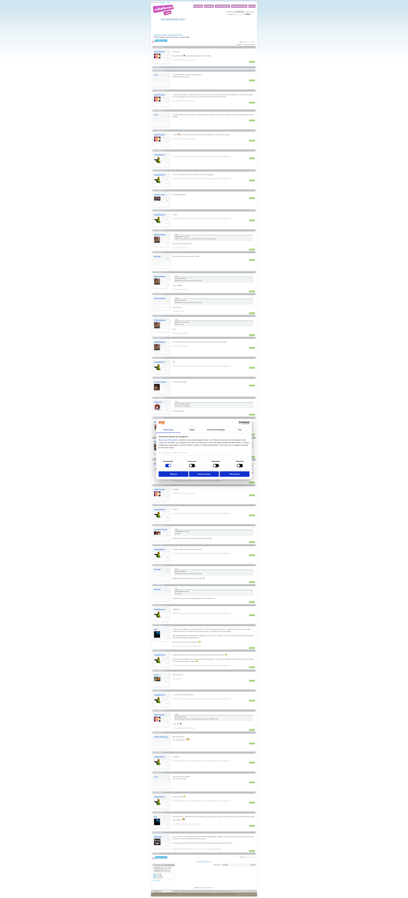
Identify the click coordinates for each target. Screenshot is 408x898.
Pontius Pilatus (160, 382)
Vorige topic (200, 861)
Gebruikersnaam (230, 11)
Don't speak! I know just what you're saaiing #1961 (172, 37)
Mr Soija (157, 256)
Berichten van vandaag (171, 19)
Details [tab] (192, 430)
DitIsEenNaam (160, 235)
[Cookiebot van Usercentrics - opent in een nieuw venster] (240, 422)
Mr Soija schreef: (180, 278)
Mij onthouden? (250, 12)
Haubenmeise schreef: (182, 322)
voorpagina (162, 2)
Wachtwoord (231, 14)
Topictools (239, 44)
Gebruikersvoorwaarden (206, 894)
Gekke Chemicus (161, 737)
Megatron (158, 837)
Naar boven (253, 891)
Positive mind (159, 195)
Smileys (155, 875)
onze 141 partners (171, 440)
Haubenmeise (159, 298)
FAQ (163, 19)
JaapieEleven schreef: (182, 236)
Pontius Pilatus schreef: (182, 404)
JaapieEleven (159, 155)
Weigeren (173, 474)
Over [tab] (240, 430)
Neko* (156, 675)
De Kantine (179, 35)
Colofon (219, 894)
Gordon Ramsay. (161, 529)
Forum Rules (156, 880)
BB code (155, 874)
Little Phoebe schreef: (182, 591)
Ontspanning (171, 35)
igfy (155, 629)
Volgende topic (207, 861)
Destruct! (158, 402)
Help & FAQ (226, 894)
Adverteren (185, 894)
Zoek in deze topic (248, 44)
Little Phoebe (159, 52)
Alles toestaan (234, 474)
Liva (155, 75)
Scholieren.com (244, 891)
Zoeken (182, 19)
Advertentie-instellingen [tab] (216, 430)
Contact (234, 894)
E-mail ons (236, 891)
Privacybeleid (194, 894)
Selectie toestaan (204, 474)
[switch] (192, 465)
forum (168, 2)
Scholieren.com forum (160, 35)
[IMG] (154, 876)
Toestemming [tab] (168, 430)
